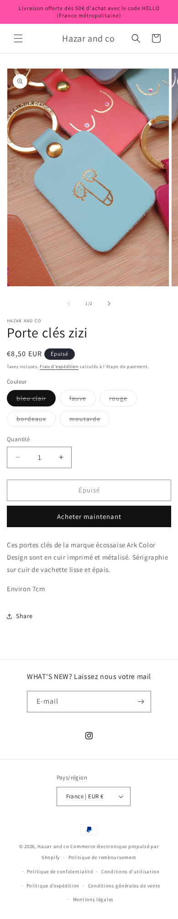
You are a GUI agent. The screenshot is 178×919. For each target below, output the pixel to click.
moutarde (89, 420)
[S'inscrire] (141, 701)
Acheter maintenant (89, 516)
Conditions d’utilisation (130, 871)
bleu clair (36, 400)
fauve (82, 400)
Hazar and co (53, 846)
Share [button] (24, 616)
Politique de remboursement (102, 857)
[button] (18, 38)
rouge (123, 400)
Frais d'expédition (59, 366)
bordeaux (36, 420)
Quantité (18, 439)
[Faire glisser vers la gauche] (69, 304)
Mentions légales (93, 899)
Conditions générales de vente (124, 885)
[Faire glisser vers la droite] (109, 304)
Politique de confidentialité (60, 871)
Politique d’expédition (52, 885)
